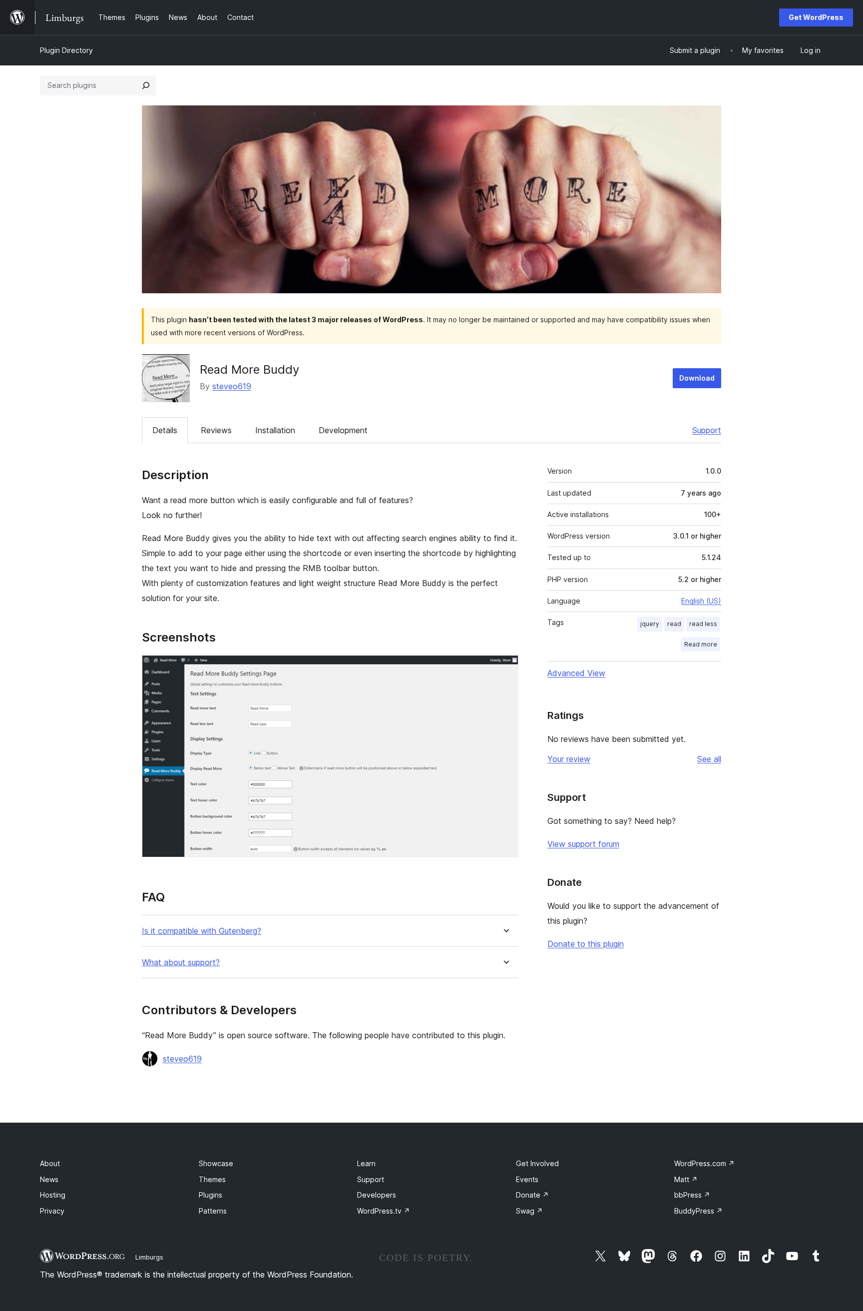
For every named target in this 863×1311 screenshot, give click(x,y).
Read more (700, 644)
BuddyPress (698, 1211)
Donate (532, 1195)
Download (697, 378)
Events (527, 1179)
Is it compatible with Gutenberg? (201, 931)
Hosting (52, 1195)
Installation (275, 430)
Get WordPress (816, 17)
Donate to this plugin (585, 944)
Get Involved (537, 1163)
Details (164, 430)
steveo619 (231, 386)
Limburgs (149, 1257)
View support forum (583, 844)
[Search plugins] (146, 85)
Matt (686, 1179)
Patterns (213, 1211)
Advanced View (576, 673)
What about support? (181, 962)
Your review (568, 759)
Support (706, 430)
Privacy (52, 1211)
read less (703, 624)
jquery (649, 624)
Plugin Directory (66, 50)
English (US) (701, 601)
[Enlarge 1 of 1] (505, 668)
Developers (376, 1195)
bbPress (692, 1195)
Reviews (216, 430)
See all (709, 759)
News (49, 1179)
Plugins (210, 1195)
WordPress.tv (383, 1211)
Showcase (216, 1163)
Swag (529, 1211)
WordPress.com (704, 1163)
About (50, 1163)
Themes (212, 1179)
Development (343, 430)
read (674, 624)
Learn (366, 1163)
